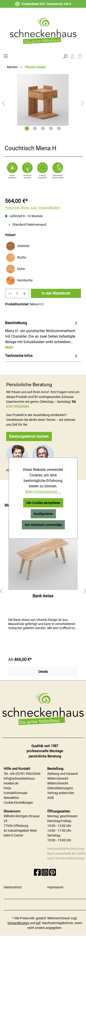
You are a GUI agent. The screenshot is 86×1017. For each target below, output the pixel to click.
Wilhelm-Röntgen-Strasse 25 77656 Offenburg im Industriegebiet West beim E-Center (21, 825)
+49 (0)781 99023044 (24, 773)
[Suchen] (65, 56)
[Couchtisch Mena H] (43, 100)
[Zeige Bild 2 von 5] (35, 128)
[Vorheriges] (3, 103)
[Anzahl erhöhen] (24, 293)
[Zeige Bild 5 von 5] (59, 128)
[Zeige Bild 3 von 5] (43, 128)
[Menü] (5, 55)
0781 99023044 (17, 406)
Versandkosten (18, 923)
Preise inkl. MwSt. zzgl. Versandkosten (32, 207)
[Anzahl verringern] (10, 293)
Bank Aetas (43, 595)
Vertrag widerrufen (60, 793)
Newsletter (11, 798)
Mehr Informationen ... (43, 491)
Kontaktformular (16, 793)
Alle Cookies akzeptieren (43, 503)
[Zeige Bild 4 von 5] (51, 128)
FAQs (7, 788)
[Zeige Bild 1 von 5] (27, 128)
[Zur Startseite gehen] (43, 30)
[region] (43, 591)
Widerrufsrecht (57, 778)
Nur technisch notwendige (43, 525)
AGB (50, 798)
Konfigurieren (43, 514)
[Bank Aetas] (43, 555)
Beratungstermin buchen (29, 436)
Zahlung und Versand (62, 773)
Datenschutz (13, 887)
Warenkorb (80, 57)
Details (43, 671)
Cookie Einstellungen (18, 802)
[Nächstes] (82, 103)
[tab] (41, 335)
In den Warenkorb (56, 293)
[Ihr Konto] (72, 57)
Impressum (55, 887)
